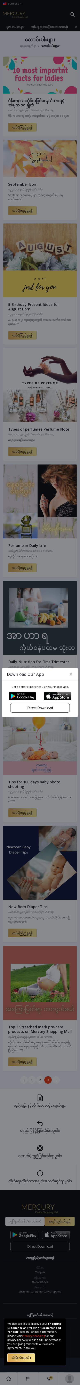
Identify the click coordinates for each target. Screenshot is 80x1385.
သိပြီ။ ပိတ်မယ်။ (21, 1358)
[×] (71, 674)
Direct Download (40, 708)
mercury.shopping (33, 1336)
